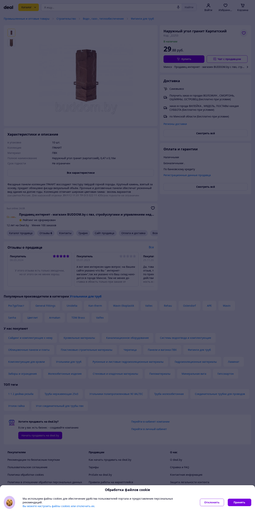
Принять (239, 502)
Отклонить (212, 502)
